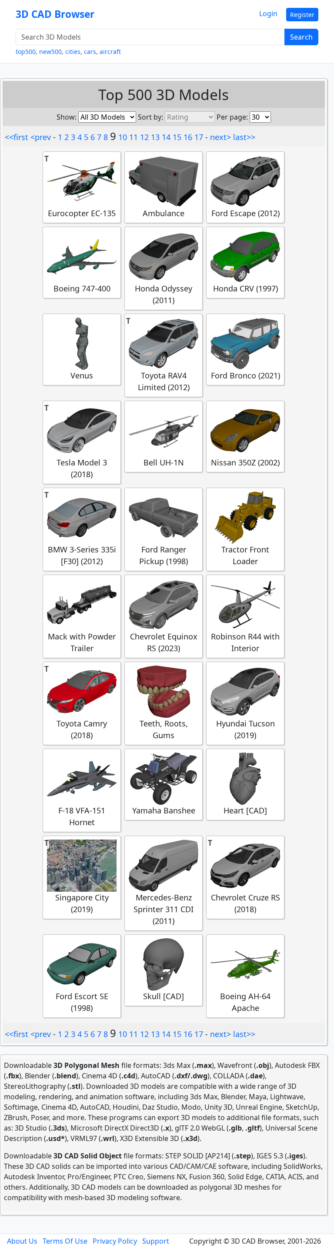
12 (144, 137)
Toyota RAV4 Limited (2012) (164, 381)
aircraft (110, 51)
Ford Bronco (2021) (245, 375)
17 (198, 137)
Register (302, 14)
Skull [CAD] (163, 996)
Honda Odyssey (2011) (163, 294)
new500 (50, 51)
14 (166, 137)
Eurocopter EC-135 (82, 213)
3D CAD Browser (55, 14)
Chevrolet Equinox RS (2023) (163, 642)
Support (155, 1241)
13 (155, 137)
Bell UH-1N (164, 462)
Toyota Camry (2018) (82, 729)
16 (188, 137)
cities (72, 51)
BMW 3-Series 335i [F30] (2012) (82, 555)
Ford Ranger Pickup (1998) (163, 555)
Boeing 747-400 (81, 288)
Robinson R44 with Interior (245, 642)
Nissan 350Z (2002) (245, 462)
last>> (244, 137)
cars (90, 51)
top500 (26, 51)
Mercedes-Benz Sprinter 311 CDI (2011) (164, 909)
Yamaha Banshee (163, 810)
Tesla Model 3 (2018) (82, 468)
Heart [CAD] (245, 810)
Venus (81, 375)
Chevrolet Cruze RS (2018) (245, 903)
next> (220, 137)
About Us (22, 1241)
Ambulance (163, 213)
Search (301, 37)
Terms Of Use (65, 1241)
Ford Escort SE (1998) (82, 1002)
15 (177, 137)
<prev (40, 137)
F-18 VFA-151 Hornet (81, 816)
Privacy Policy (115, 1241)
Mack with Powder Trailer (82, 642)
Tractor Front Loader (245, 555)
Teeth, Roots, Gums (164, 729)
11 (133, 137)
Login (268, 13)
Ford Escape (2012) (245, 213)
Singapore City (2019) (82, 903)
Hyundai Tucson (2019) (245, 729)
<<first (16, 137)
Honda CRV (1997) (245, 288)
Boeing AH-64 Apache (245, 1002)
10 (122, 137)
